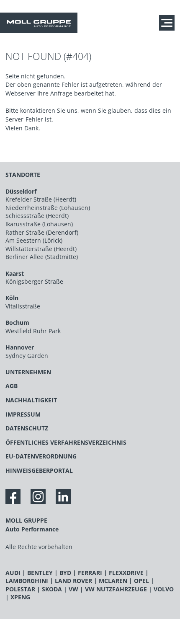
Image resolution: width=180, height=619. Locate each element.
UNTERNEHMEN (28, 372)
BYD (65, 573)
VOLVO (164, 589)
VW (73, 589)
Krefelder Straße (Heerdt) (40, 199)
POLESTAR (20, 589)
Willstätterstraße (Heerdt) (41, 249)
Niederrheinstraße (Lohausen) (47, 208)
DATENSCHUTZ (26, 428)
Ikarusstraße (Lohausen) (39, 224)
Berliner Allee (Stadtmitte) (41, 257)
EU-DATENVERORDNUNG (41, 456)
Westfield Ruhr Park (33, 331)
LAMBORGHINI (26, 581)
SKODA (52, 589)
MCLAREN (113, 581)
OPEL (141, 581)
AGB (11, 386)
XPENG (20, 597)
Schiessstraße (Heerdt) (37, 216)
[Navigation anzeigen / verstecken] (169, 23)
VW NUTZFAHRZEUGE (116, 589)
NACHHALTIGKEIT (31, 400)
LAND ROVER (73, 581)
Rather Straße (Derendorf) (41, 232)
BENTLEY (40, 573)
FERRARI (90, 573)
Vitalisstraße (22, 306)
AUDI (13, 573)
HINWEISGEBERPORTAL (39, 470)
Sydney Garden (26, 356)
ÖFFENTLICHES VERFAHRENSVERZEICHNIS (65, 442)
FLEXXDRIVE (126, 573)
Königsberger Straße (34, 281)
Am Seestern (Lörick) (33, 240)
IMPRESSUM (23, 414)
